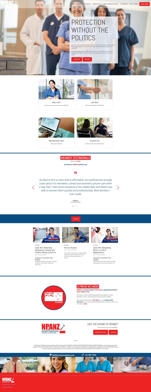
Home (74, 4)
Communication (96, 4)
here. (79, 161)
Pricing (136, 4)
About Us (79, 4)
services (106, 320)
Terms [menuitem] (13, 377)
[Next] (117, 184)
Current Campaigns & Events (110, 4)
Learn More (76, 59)
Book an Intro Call (100, 325)
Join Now (87, 59)
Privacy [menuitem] (9, 377)
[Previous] (34, 184)
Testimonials (124, 4)
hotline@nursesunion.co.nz (63, 347)
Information (86, 4)
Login (131, 4)
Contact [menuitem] (4, 377)
